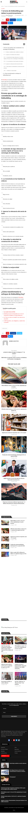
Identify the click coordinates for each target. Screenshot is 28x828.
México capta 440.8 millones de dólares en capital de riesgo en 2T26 (18, 553)
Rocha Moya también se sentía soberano (6, 682)
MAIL (8, 755)
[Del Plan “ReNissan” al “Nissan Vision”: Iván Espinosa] (21, 676)
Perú (16, 747)
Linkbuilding (4, 328)
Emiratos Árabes (4, 749)
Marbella (3, 751)
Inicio (2, 6)
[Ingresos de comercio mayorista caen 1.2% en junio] (14, 422)
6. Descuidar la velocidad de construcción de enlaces (14, 67)
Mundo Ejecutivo (9, 15)
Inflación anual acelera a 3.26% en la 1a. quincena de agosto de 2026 (18, 529)
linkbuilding (4, 79)
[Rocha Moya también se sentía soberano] (7, 676)
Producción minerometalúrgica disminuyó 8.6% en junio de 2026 (17, 545)
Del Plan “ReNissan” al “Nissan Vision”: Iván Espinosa (20, 683)
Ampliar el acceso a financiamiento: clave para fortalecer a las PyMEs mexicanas (20, 666)
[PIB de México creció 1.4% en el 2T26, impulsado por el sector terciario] (14, 375)
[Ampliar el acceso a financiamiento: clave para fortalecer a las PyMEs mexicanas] (21, 659)
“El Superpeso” (13, 776)
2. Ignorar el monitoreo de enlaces (12, 54)
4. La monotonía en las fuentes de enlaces (14, 61)
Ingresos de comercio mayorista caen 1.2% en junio (14, 432)
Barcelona (17, 749)
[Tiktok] (19, 740)
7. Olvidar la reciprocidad (11, 70)
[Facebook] (9, 740)
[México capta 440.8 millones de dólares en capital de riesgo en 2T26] (5, 554)
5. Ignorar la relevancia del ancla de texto (13, 63)
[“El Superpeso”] (5, 779)
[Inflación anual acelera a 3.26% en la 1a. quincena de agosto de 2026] (14, 398)
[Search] (26, 2)
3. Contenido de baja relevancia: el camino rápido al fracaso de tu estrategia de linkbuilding (13, 58)
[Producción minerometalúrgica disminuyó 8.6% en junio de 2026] (14, 444)
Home (14, 810)
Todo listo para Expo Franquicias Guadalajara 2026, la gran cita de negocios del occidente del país (7, 648)
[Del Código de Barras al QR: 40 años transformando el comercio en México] (5, 772)
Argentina (3, 747)
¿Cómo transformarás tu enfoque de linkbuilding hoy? (12, 74)
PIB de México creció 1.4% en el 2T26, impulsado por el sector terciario (17, 522)
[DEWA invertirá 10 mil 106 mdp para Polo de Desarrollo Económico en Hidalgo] (14, 468)
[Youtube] (14, 740)
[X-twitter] (11, 740)
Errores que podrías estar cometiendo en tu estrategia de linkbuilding (13, 48)
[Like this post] (7, 20)
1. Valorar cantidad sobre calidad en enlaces (14, 52)
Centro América (18, 751)
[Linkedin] (16, 740)
